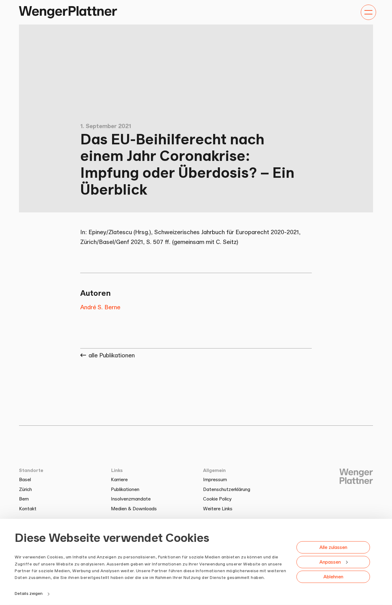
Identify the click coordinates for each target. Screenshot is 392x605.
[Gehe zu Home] (68, 12)
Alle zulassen (333, 547)
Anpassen (330, 562)
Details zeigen (29, 593)
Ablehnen (333, 576)
